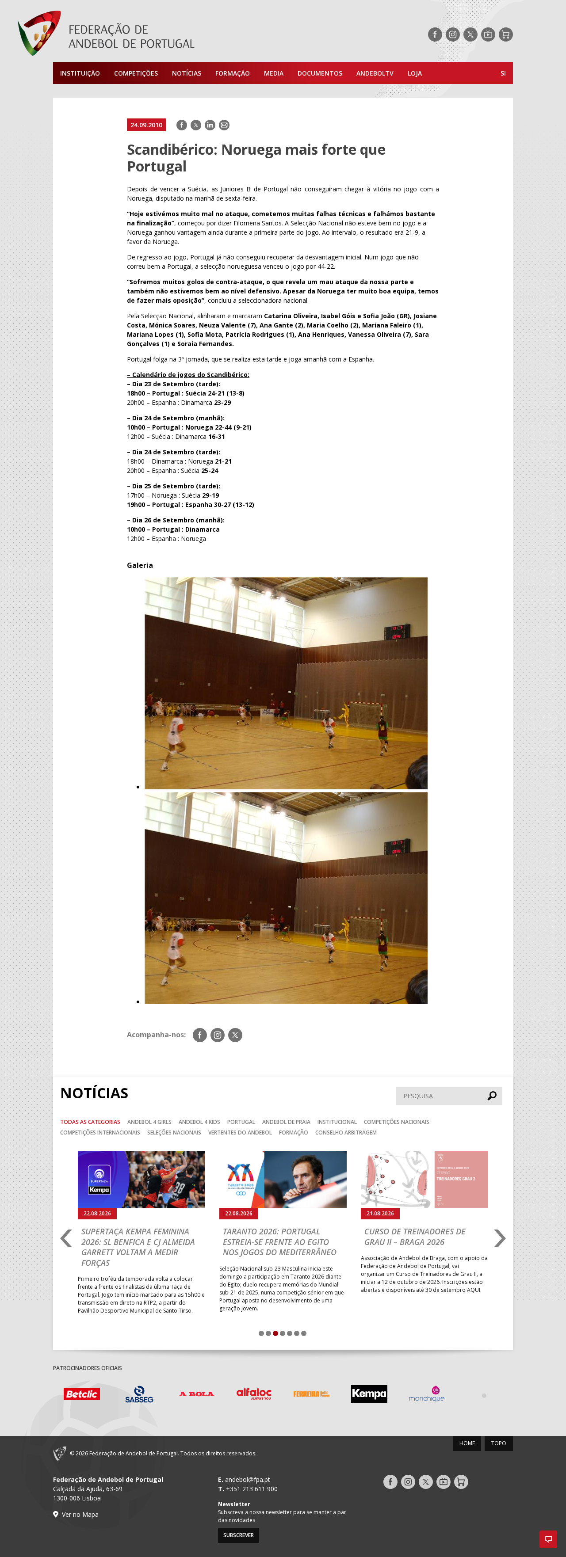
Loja (415, 73)
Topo (498, 1443)
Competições (136, 73)
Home (467, 1443)
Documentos (320, 73)
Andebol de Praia (286, 1122)
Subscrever (238, 1535)
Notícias (186, 73)
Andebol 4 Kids (199, 1122)
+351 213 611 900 (252, 1489)
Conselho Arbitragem (346, 1132)
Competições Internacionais (100, 1132)
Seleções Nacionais (174, 1132)
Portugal (241, 1122)
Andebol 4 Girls (149, 1122)
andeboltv (375, 73)
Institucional (337, 1122)
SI (503, 73)
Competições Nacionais (396, 1122)
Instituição (80, 73)
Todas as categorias (90, 1122)
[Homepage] (141, 34)
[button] (548, 1539)
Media (273, 73)
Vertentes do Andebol (240, 1132)
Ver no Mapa (80, 1514)
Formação (232, 73)
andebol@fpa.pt (247, 1479)
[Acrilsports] (484, 1395)
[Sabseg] (82, 1395)
